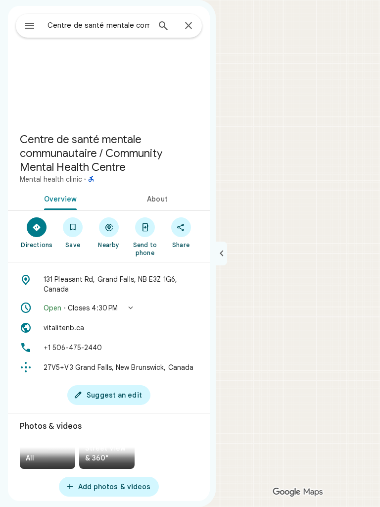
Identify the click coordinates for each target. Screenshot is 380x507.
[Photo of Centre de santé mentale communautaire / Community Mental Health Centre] (109, 65)
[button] (109, 308)
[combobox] (98, 25)
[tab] (58, 198)
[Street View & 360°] (107, 455)
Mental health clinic (51, 179)
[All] (47, 455)
